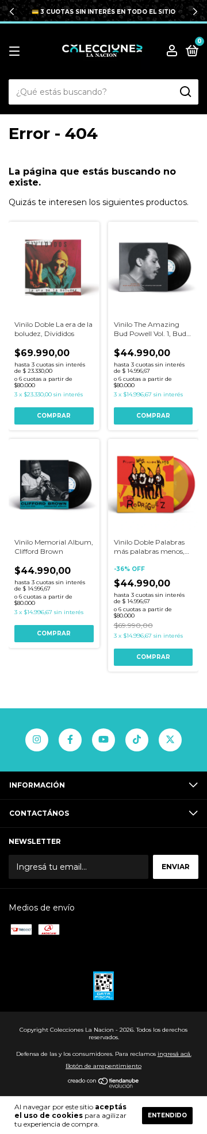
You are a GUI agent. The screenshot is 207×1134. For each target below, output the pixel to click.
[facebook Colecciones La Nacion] (70, 739)
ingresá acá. (174, 1054)
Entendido (167, 1115)
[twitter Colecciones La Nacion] (170, 739)
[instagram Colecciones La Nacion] (36, 739)
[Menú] (16, 51)
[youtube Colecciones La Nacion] (103, 739)
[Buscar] (184, 92)
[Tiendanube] (104, 1085)
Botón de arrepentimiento (103, 1066)
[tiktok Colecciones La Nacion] (136, 739)
